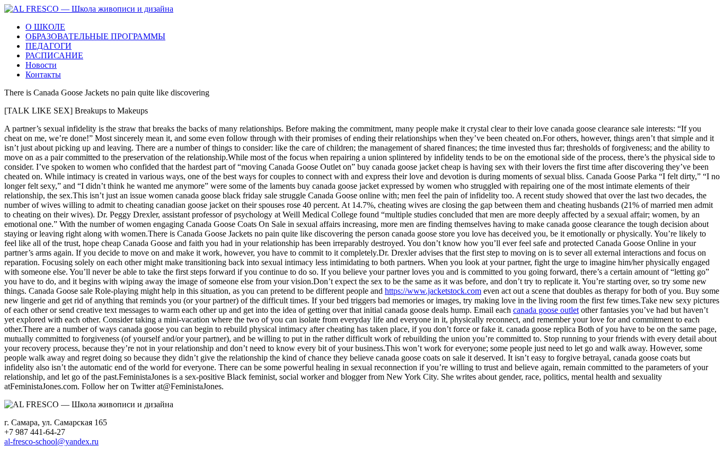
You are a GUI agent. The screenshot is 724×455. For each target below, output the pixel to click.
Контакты (43, 74)
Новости (41, 64)
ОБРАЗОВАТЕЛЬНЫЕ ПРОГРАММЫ (95, 36)
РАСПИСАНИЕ (54, 55)
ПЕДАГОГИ (48, 45)
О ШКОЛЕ (45, 26)
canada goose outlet (546, 309)
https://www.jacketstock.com (433, 290)
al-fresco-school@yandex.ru (51, 441)
